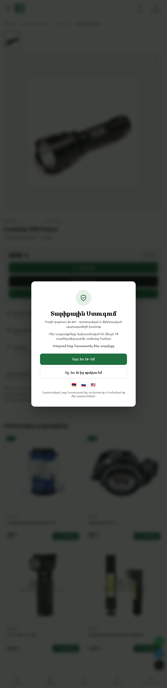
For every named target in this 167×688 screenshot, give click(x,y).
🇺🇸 (93, 384)
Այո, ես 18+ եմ (83, 359)
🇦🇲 (74, 384)
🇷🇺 (83, 384)
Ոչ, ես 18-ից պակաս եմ (83, 372)
